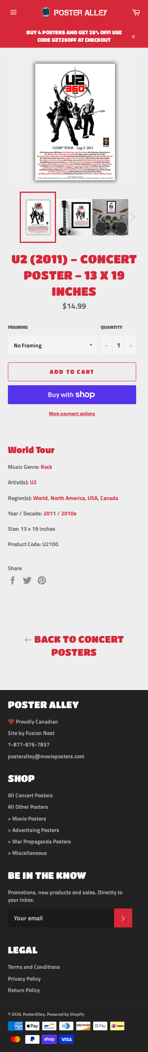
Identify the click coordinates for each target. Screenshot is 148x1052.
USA (92, 498)
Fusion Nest (40, 733)
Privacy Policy (24, 978)
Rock (46, 467)
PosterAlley (34, 1014)
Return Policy (24, 990)
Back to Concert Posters (78, 645)
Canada (109, 498)
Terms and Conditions (34, 966)
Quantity (111, 327)
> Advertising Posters (33, 830)
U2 (33, 482)
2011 (49, 513)
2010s (69, 513)
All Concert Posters (30, 795)
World (40, 498)
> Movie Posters (27, 818)
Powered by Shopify (65, 1014)
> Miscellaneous (27, 853)
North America (68, 498)
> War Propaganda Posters (39, 841)
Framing (18, 327)
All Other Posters (28, 806)
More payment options (72, 413)
